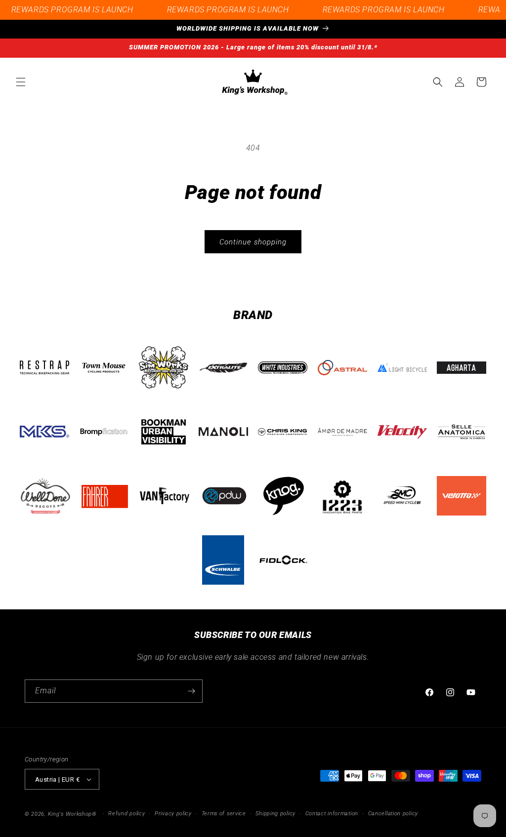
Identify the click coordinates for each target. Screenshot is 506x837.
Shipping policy (275, 813)
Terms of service (224, 813)
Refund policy (126, 813)
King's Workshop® (72, 814)
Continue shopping (253, 242)
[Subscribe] (191, 691)
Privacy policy (173, 813)
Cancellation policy (393, 813)
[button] (21, 82)
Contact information (331, 813)
